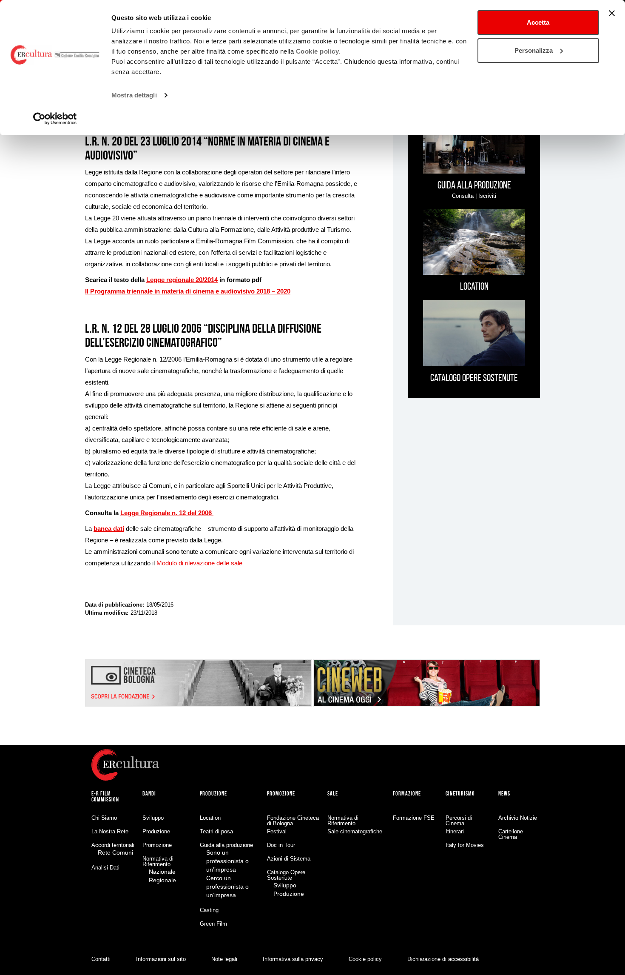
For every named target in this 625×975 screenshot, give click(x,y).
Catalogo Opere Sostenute (286, 875)
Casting (209, 910)
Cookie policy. (318, 51)
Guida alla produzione (226, 845)
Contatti (101, 959)
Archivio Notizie (517, 818)
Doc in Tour (281, 845)
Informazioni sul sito (161, 959)
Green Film (213, 924)
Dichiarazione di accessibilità (443, 959)
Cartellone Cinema (510, 834)
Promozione (157, 845)
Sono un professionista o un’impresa (227, 861)
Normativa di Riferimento (157, 861)
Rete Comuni (115, 852)
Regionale (162, 880)
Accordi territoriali (112, 845)
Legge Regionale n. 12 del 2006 (166, 512)
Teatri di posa (216, 831)
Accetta (538, 22)
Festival (277, 831)
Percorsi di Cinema (459, 821)
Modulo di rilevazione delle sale (199, 563)
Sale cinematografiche (354, 831)
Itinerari (455, 831)
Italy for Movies (465, 845)
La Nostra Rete (109, 831)
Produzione (156, 831)
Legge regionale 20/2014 (182, 279)
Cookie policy (365, 959)
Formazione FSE (414, 818)
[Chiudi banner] (612, 13)
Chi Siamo (104, 818)
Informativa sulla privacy (293, 959)
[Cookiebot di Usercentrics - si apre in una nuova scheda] (55, 118)
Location (210, 818)
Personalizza (533, 50)
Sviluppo (153, 818)
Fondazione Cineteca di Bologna (293, 821)
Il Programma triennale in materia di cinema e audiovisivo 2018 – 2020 (187, 291)
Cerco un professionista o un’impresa (227, 886)
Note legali (224, 959)
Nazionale (162, 871)
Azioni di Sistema (288, 858)
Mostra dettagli (134, 95)
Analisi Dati (105, 867)
